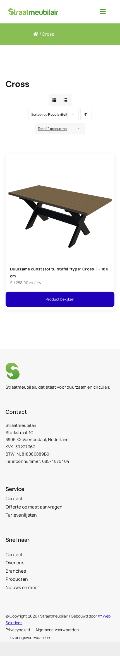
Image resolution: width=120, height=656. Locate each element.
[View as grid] (54, 100)
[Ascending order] (86, 114)
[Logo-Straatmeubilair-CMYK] (33, 10)
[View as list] (65, 100)
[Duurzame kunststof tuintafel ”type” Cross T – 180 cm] (60, 158)
